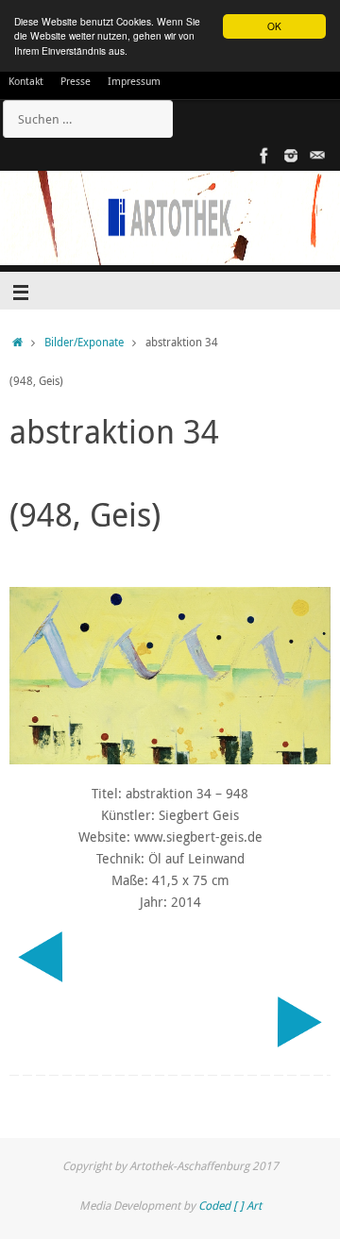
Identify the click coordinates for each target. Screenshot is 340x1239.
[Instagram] (291, 155)
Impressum (134, 81)
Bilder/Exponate (84, 342)
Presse (75, 81)
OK (274, 26)
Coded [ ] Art (230, 1205)
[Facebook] (264, 155)
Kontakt (25, 81)
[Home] (17, 342)
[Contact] (317, 155)
